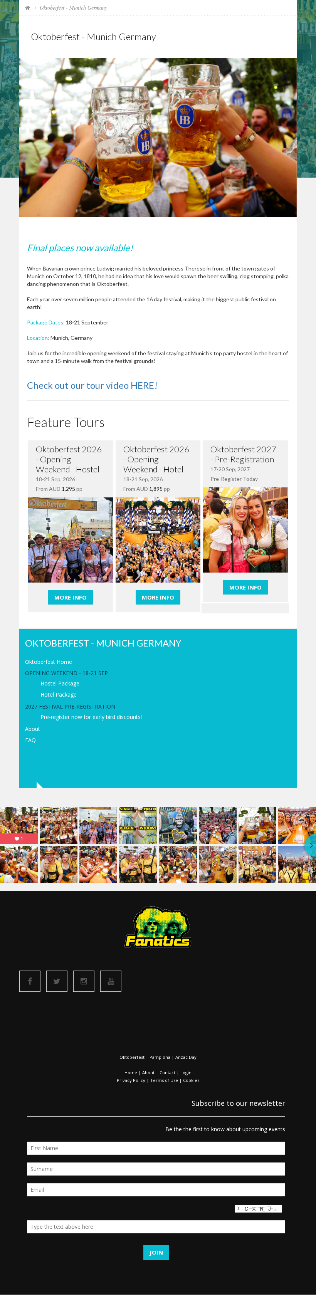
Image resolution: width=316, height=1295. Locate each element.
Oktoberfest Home (48, 661)
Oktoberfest (132, 1057)
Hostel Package (59, 683)
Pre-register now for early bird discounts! (91, 717)
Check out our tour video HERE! (92, 385)
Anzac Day (186, 1057)
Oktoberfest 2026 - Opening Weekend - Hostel (69, 459)
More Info (70, 597)
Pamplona (160, 1057)
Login (186, 1072)
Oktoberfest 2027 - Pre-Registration (243, 454)
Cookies (191, 1080)
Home (130, 1072)
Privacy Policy (131, 1080)
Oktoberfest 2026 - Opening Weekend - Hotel (156, 459)
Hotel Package (58, 694)
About (32, 728)
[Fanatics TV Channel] (110, 981)
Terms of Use (164, 1080)
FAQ (30, 740)
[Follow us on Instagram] (83, 981)
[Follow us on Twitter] (56, 981)
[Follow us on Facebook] (29, 981)
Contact (167, 1072)
